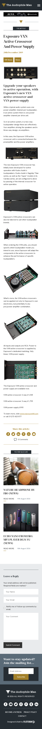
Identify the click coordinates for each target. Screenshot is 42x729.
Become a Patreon (13, 712)
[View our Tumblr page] (31, 704)
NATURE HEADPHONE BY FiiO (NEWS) (19, 491)
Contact (22, 716)
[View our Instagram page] (21, 704)
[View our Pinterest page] (26, 704)
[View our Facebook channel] (11, 704)
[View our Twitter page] (16, 704)
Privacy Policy (30, 712)
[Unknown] (21, 14)
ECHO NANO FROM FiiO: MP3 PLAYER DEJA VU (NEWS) (18, 539)
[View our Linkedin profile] (36, 704)
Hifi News (8, 60)
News (18, 60)
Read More (9, 499)
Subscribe (21, 677)
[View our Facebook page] (5, 704)
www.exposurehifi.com (29, 413)
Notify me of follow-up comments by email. (21, 608)
